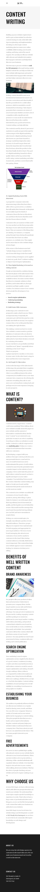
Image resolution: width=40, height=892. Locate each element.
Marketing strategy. (14, 302)
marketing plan (14, 446)
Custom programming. (15, 300)
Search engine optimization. (17, 297)
